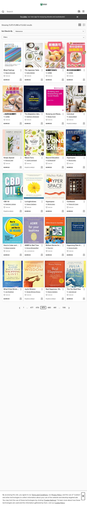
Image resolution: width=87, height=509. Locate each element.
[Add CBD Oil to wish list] (20, 211)
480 (49, 307)
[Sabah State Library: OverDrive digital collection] (43, 4)
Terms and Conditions (40, 495)
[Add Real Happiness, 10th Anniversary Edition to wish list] (62, 299)
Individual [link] (70, 114)
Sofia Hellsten (31, 73)
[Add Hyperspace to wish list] (84, 167)
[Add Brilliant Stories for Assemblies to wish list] (62, 255)
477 (31, 307)
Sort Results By (7, 31)
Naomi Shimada (10, 73)
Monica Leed (9, 160)
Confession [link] (71, 202)
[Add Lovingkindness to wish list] (41, 211)
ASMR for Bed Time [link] (32, 245)
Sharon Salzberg (31, 204)
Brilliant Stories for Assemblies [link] (54, 245)
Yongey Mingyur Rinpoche (34, 292)
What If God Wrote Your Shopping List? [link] (12, 289)
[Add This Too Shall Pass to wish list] (84, 299)
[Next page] (69, 307)
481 (54, 307)
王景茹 (50, 73)
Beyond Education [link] (52, 158)
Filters (5, 37)
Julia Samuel (72, 292)
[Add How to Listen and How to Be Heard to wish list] (20, 255)
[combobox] (39, 11)
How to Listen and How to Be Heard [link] (12, 245)
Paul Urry (50, 248)
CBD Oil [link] (6, 202)
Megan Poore (52, 117)
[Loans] (79, 11)
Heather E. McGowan (33, 117)
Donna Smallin (73, 248)
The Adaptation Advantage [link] (33, 114)
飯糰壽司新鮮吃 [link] (51, 70)
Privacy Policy (57, 495)
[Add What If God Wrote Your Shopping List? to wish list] (20, 299)
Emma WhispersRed (32, 248)
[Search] (3, 11)
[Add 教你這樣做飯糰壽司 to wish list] (84, 80)
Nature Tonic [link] (29, 158)
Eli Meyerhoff (51, 160)
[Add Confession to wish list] (84, 211)
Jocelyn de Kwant (32, 160)
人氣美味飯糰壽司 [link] (10, 114)
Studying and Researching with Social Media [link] (54, 114)
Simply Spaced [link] (9, 158)
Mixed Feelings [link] (9, 70)
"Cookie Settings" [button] (50, 500)
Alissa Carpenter (10, 248)
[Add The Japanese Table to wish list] (41, 80)
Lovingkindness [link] (30, 202)
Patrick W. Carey (73, 204)
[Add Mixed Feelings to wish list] (20, 80)
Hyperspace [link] (71, 158)
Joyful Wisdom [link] (30, 289)
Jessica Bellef (73, 117)
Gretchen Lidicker (10, 204)
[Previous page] (20, 307)
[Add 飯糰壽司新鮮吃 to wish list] (62, 80)
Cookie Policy (60, 503)
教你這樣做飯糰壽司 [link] (74, 70)
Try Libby (23, 17)
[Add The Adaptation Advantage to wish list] (41, 123)
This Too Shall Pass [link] (74, 289)
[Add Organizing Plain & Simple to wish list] (84, 255)
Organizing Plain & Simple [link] (75, 245)
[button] (79, 25)
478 (37, 307)
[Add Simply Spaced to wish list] (20, 167)
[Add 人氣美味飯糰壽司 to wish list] (20, 123)
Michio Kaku (72, 160)
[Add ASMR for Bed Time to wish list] (41, 255)
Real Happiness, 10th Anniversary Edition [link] (54, 289)
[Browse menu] (83, 11)
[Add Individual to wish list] (84, 123)
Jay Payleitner (9, 292)
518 (64, 307)
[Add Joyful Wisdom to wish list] (41, 299)
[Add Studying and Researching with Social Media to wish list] (62, 123)
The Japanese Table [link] (32, 70)
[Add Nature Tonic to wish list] (41, 167)
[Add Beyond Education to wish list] (62, 167)
